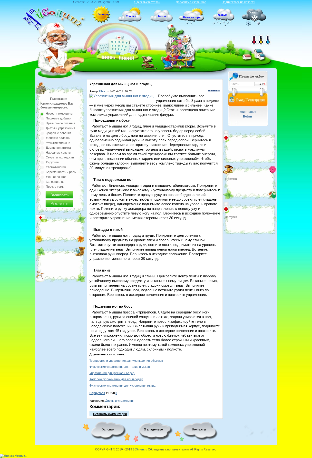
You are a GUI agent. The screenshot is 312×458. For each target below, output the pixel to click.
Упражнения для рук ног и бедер (112, 373)
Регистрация (247, 112)
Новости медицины (59, 113)
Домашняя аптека (58, 147)
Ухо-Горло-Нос (56, 177)
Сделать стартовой (147, 2)
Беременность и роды (61, 172)
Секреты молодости (60, 157)
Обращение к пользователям (168, 449)
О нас (252, 12)
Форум (222, 14)
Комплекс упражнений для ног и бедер (116, 379)
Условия (108, 429)
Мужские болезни (58, 143)
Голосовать (59, 195)
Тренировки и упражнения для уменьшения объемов (126, 360)
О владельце (153, 429)
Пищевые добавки (58, 118)
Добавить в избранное (191, 2)
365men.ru (140, 449)
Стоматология (56, 167)
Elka (102, 91)
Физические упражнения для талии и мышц (119, 367)
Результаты (59, 203)
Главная (103, 14)
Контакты (199, 429)
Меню (162, 16)
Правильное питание (60, 123)
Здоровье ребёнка (58, 133)
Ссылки (131, 16)
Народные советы (58, 152)
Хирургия (52, 162)
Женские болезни (58, 138)
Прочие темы (55, 186)
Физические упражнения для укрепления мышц (122, 385)
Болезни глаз (55, 182)
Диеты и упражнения (120, 400)
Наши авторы (192, 17)
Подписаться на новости (238, 2)
